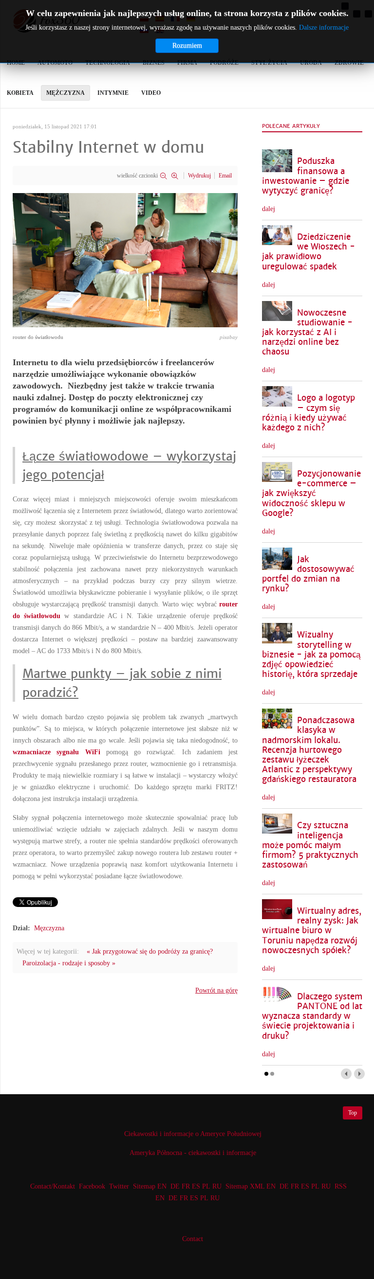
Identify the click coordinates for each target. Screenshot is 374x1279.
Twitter (119, 1186)
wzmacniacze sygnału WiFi (56, 752)
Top (352, 1112)
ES (196, 1186)
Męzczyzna (49, 928)
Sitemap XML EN (250, 1186)
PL (206, 1186)
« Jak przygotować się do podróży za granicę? (150, 951)
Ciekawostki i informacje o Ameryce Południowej (193, 1133)
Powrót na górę (216, 990)
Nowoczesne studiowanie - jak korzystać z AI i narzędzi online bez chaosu (307, 332)
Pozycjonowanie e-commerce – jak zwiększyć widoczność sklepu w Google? (311, 493)
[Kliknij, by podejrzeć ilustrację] (125, 259)
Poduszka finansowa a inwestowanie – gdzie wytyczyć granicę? (305, 175)
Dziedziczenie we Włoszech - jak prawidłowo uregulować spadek (308, 251)
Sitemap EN (150, 1186)
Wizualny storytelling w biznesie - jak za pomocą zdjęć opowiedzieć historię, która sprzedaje (311, 654)
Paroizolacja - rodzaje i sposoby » (68, 963)
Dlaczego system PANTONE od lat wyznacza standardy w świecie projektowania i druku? (312, 1016)
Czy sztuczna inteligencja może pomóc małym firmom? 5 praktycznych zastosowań (310, 845)
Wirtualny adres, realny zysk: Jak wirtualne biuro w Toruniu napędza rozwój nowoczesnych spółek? (311, 931)
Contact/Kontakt (51, 1186)
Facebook (92, 1186)
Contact (192, 1239)
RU (217, 1186)
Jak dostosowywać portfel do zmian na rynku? (308, 574)
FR (186, 1186)
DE (175, 1186)
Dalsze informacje (324, 27)
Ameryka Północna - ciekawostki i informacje (193, 1152)
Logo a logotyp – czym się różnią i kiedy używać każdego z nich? (308, 412)
